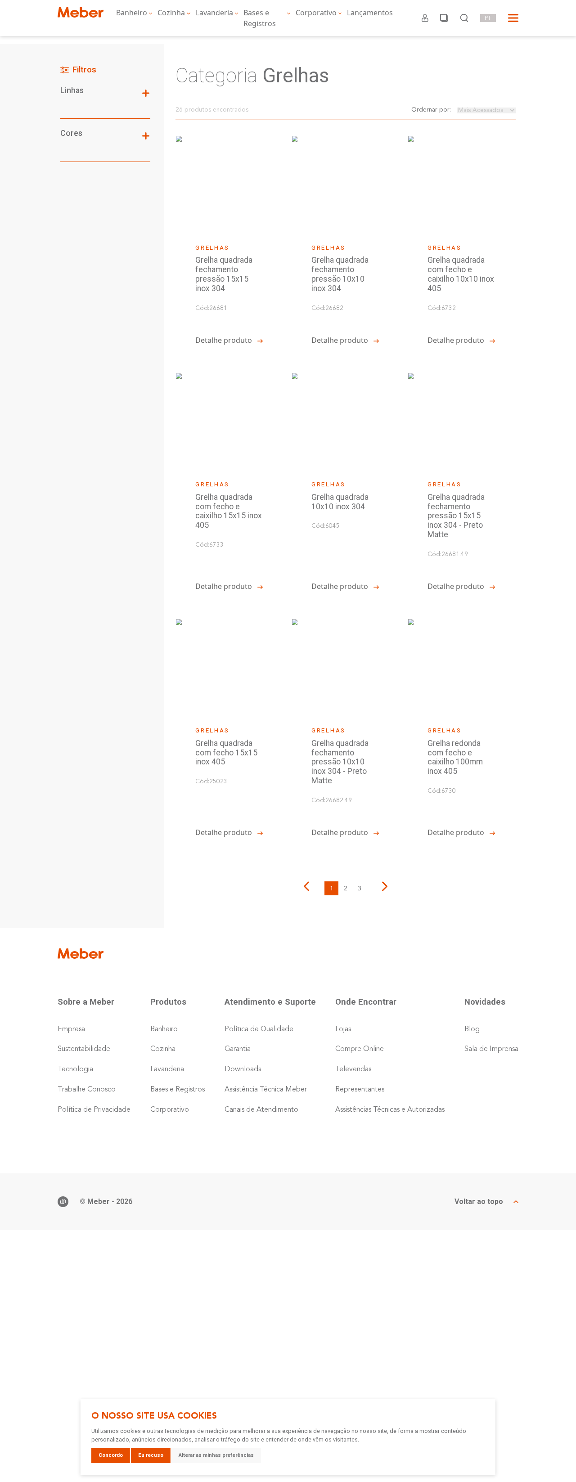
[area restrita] (425, 18)
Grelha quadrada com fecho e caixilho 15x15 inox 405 (228, 511)
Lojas (343, 1029)
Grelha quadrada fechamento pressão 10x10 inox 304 (340, 274)
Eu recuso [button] (150, 1455)
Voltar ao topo (478, 1201)
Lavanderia (214, 13)
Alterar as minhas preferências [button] (216, 1455)
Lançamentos (370, 13)
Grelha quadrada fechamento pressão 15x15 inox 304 (223, 274)
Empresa (71, 1029)
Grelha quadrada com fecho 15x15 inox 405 (226, 753)
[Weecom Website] (63, 1201)
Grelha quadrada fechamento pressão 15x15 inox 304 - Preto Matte (456, 516)
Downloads (243, 1069)
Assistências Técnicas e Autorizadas (390, 1110)
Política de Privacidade (94, 1110)
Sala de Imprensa (491, 1049)
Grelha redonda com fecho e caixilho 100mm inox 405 (455, 757)
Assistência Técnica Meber (266, 1089)
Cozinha (171, 13)
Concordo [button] (111, 1455)
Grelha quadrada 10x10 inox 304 (340, 502)
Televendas (353, 1069)
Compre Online (359, 1049)
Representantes (359, 1089)
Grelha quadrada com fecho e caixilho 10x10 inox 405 (461, 274)
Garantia (238, 1049)
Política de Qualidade (259, 1029)
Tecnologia (75, 1069)
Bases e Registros (259, 18)
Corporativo (316, 13)
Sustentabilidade (84, 1049)
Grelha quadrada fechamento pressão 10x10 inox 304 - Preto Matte (340, 762)
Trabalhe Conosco (87, 1089)
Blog (472, 1029)
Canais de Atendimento (261, 1110)
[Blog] (444, 18)
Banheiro (131, 13)
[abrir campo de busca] (464, 18)
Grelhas (212, 247)
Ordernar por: (431, 110)
